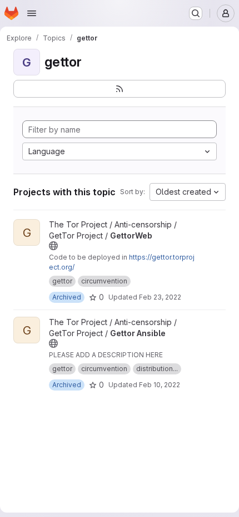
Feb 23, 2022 (160, 297)
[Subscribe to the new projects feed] (119, 89)
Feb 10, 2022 (159, 385)
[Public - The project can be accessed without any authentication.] (53, 245)
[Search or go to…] (195, 13)
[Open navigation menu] (32, 13)
